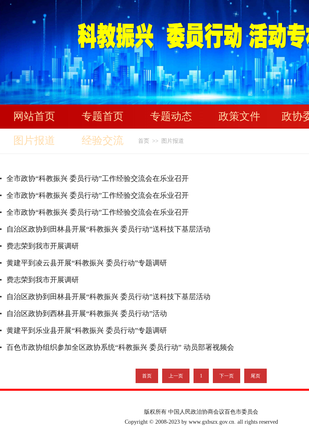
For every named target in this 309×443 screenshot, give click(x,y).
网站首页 (34, 116)
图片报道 (34, 140)
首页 (143, 141)
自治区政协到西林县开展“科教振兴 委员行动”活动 (86, 314)
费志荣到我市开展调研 (42, 246)
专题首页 (103, 116)
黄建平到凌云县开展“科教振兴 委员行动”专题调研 (86, 263)
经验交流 (103, 140)
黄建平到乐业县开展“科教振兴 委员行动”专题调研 (86, 330)
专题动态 (171, 116)
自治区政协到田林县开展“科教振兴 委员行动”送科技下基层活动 (108, 229)
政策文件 (239, 116)
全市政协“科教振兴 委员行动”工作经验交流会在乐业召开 (97, 178)
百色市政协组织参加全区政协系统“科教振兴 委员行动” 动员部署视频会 (120, 347)
